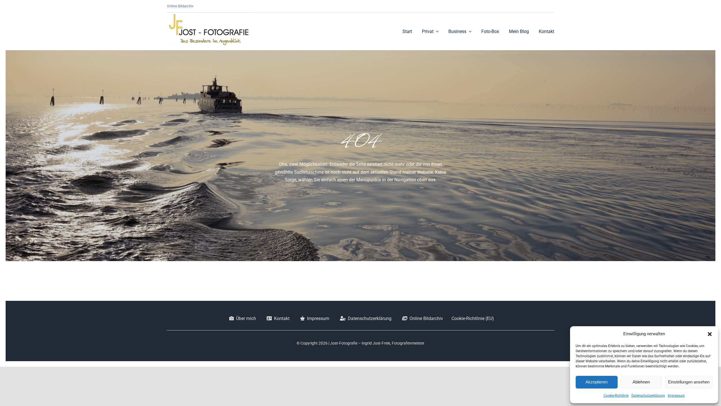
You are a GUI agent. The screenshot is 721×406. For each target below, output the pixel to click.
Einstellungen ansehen (688, 381)
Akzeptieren (596, 381)
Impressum (676, 396)
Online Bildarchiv (180, 6)
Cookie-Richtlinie (616, 396)
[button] (710, 334)
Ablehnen (641, 381)
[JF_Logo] (209, 14)
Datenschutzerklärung (648, 396)
